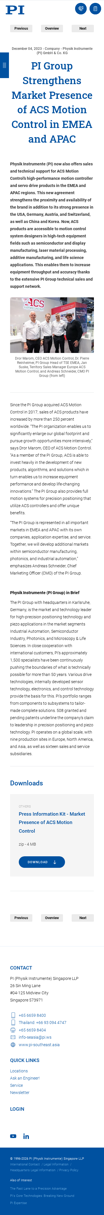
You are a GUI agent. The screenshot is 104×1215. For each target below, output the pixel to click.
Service (16, 1085)
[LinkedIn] (26, 1136)
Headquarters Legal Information (32, 1170)
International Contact (25, 1164)
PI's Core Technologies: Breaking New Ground (42, 1196)
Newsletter (19, 1092)
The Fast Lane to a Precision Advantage (38, 1189)
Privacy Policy (68, 1170)
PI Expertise (18, 1203)
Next (82, 29)
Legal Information (56, 1164)
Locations (19, 1071)
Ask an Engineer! (25, 1078)
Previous (21, 29)
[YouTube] (13, 1136)
